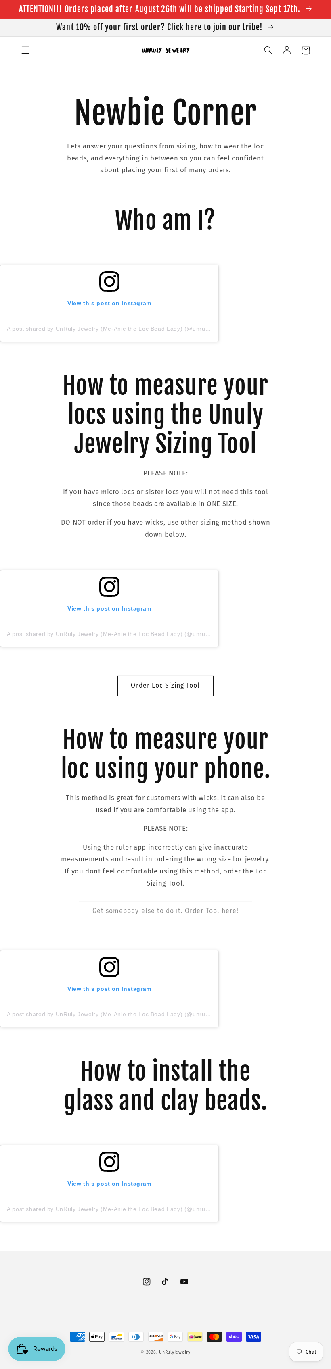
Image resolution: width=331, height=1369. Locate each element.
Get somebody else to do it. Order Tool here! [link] (165, 911)
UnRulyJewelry (175, 1352)
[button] (25, 50)
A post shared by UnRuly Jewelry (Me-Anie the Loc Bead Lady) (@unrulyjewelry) (119, 328)
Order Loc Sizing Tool (165, 685)
